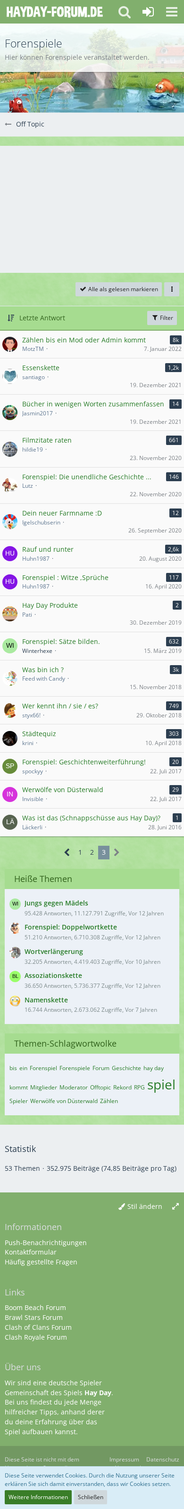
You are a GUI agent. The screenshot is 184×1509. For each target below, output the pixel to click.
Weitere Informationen (38, 1497)
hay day (153, 1068)
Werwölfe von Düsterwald (64, 1101)
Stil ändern (144, 1206)
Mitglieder (43, 1087)
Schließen (90, 1497)
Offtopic (100, 1087)
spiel (161, 1084)
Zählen (109, 1101)
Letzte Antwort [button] (42, 317)
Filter (166, 318)
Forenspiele (74, 1068)
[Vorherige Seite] (67, 852)
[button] (171, 11)
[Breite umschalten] (175, 1207)
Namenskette (46, 999)
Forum (100, 1068)
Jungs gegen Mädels (56, 902)
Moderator (73, 1087)
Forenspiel (43, 1068)
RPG (139, 1087)
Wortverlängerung (54, 951)
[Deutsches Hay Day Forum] (54, 11)
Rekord (122, 1087)
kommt (18, 1087)
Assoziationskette (53, 975)
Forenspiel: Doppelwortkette (71, 926)
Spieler (18, 1101)
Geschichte (126, 1068)
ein (23, 1068)
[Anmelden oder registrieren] (148, 11)
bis (13, 1068)
